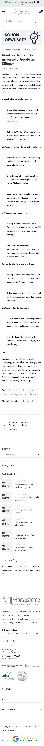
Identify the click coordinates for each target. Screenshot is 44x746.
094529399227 (11, 655)
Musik (5, 394)
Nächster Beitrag (32, 426)
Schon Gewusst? (11, 68)
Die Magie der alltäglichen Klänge (25, 511)
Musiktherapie (30, 394)
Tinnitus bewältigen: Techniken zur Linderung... (26, 536)
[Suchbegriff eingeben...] (36, 21)
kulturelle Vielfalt (29, 390)
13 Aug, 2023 (30, 49)
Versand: (10, 2)
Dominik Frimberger (12, 49)
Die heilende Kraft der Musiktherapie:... (23, 549)
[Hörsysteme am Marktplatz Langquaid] (15, 738)
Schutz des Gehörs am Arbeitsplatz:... (23, 524)
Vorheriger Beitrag (15, 426)
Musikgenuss (16, 394)
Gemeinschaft (14, 390)
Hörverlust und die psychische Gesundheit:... (26, 498)
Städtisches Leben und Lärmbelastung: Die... (23, 486)
